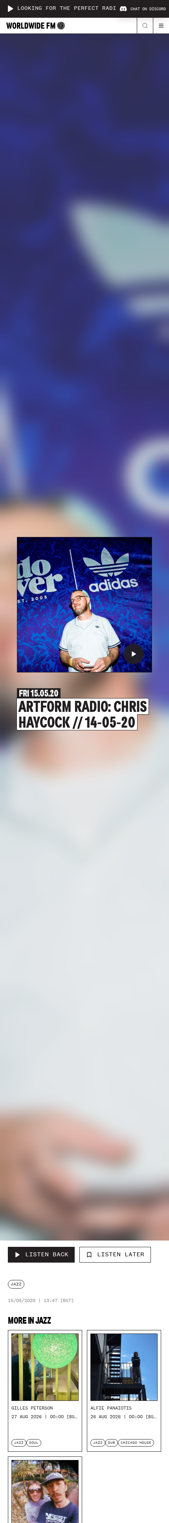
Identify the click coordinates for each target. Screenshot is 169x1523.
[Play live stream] (10, 9)
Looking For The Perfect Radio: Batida (82, 8)
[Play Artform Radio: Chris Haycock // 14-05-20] (133, 654)
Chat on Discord (148, 9)
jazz (16, 1284)
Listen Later (120, 1254)
